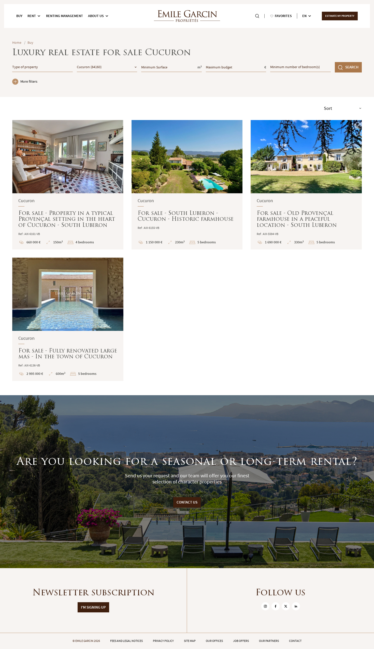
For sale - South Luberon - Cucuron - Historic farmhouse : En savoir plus (187, 184)
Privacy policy (163, 641)
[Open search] (257, 16)
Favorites (283, 15)
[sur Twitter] (286, 606)
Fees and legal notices (126, 641)
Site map (190, 641)
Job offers (241, 641)
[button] (19, 157)
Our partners (269, 641)
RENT (31, 15)
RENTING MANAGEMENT (64, 15)
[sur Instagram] (265, 606)
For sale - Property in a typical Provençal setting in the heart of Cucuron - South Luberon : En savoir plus (67, 184)
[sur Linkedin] (296, 606)
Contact (295, 641)
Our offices (214, 641)
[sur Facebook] (275, 606)
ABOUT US (96, 15)
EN (304, 15)
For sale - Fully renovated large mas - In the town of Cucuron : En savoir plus (67, 319)
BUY (19, 15)
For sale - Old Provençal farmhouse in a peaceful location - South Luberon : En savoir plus (306, 184)
